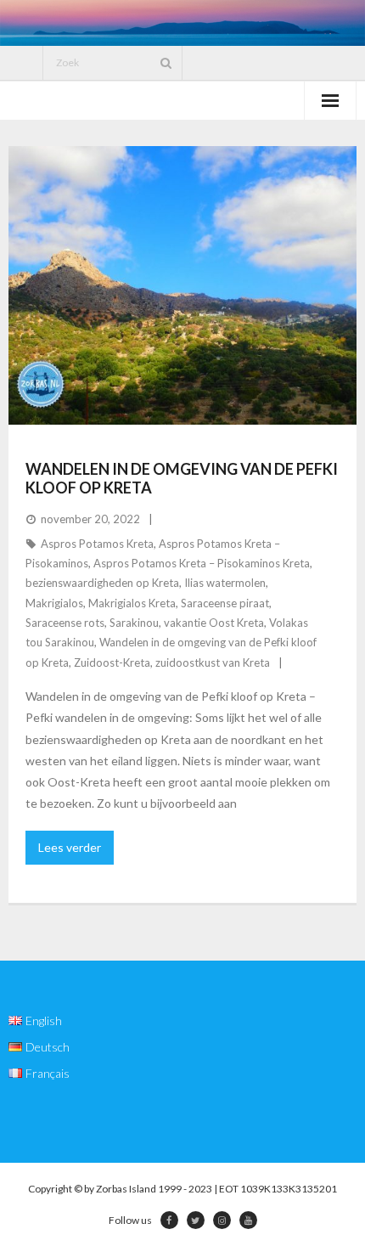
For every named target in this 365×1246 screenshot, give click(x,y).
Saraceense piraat (225, 603)
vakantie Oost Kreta (214, 622)
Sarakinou (134, 622)
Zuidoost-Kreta (112, 662)
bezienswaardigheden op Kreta (102, 582)
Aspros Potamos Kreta (97, 543)
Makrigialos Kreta (132, 603)
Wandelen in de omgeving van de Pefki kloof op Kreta (181, 478)
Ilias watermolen (225, 582)
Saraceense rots (64, 622)
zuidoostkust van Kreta (212, 662)
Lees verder (69, 847)
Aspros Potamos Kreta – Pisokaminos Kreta (201, 563)
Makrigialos (54, 603)
